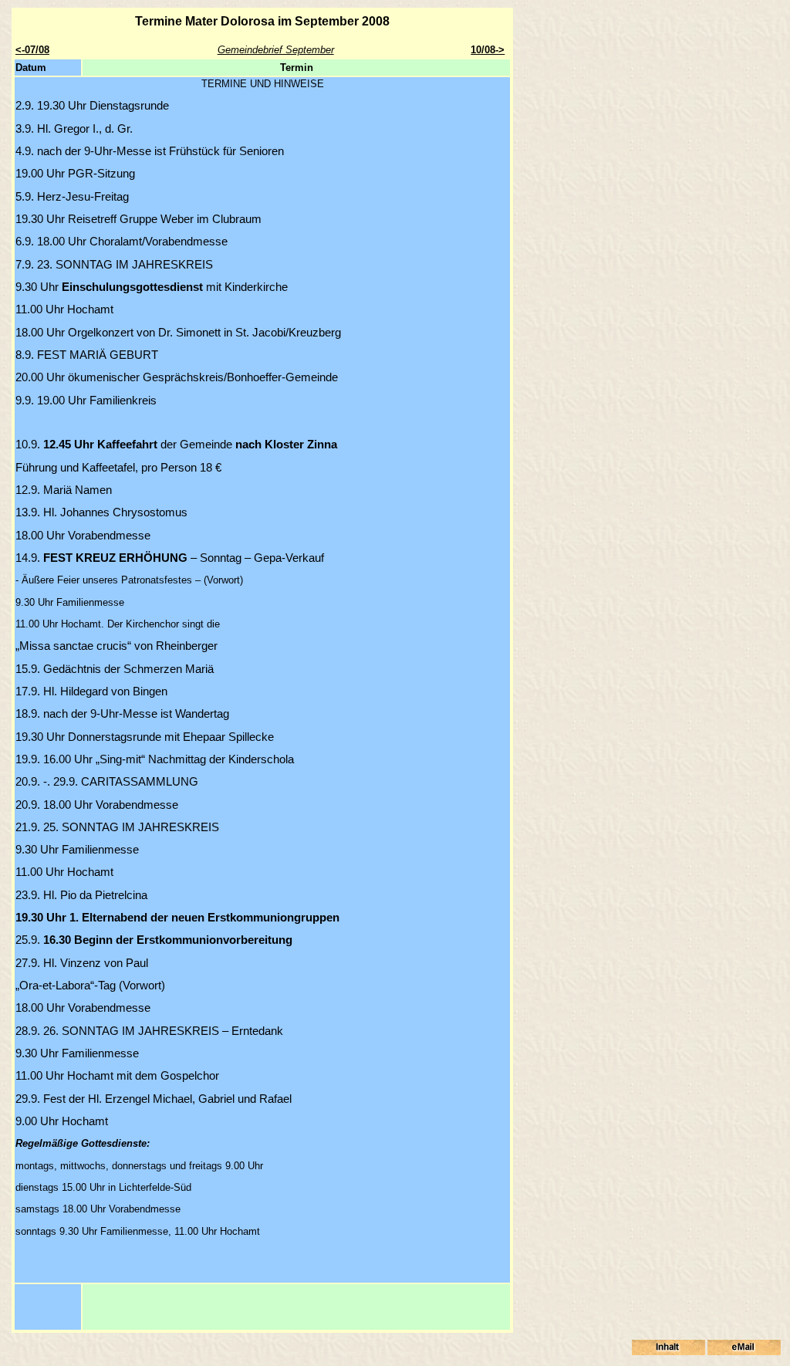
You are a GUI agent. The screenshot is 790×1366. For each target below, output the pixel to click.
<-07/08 (32, 50)
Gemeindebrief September (276, 50)
